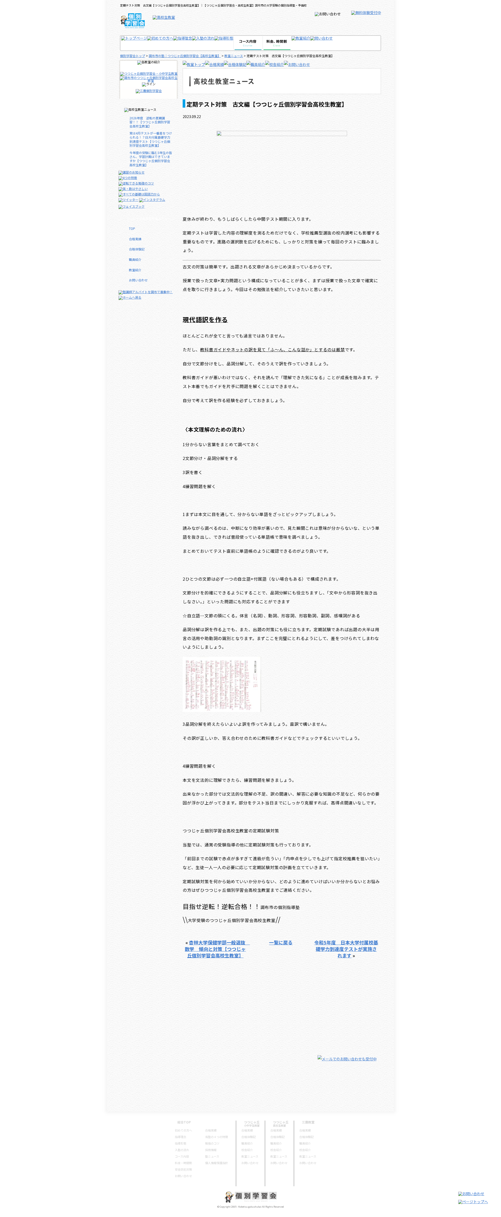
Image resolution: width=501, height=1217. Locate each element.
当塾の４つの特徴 (216, 1137)
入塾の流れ (182, 1150)
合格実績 (135, 239)
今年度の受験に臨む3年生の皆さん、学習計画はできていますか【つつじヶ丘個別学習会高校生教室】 (150, 158)
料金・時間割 (183, 1163)
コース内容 (182, 1156)
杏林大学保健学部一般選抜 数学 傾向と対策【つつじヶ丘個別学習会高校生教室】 (217, 949)
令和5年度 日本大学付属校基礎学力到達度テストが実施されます (346, 949)
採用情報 (211, 1150)
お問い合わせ (138, 280)
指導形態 (180, 1143)
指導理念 (180, 1137)
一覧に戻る (281, 942)
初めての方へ (183, 1130)
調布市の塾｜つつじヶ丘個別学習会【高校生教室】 (185, 55)
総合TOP (184, 1122)
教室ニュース (233, 55)
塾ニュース (212, 1156)
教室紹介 (135, 270)
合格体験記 (137, 249)
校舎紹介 (247, 1150)
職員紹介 (135, 259)
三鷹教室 (308, 1122)
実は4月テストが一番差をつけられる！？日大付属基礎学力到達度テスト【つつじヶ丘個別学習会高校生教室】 (150, 139)
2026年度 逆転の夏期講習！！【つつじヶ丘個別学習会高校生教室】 (149, 122)
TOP (132, 228)
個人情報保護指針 (216, 1163)
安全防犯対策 (183, 1169)
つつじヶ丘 (252, 1122)
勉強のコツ (212, 1143)
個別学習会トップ (132, 55)
